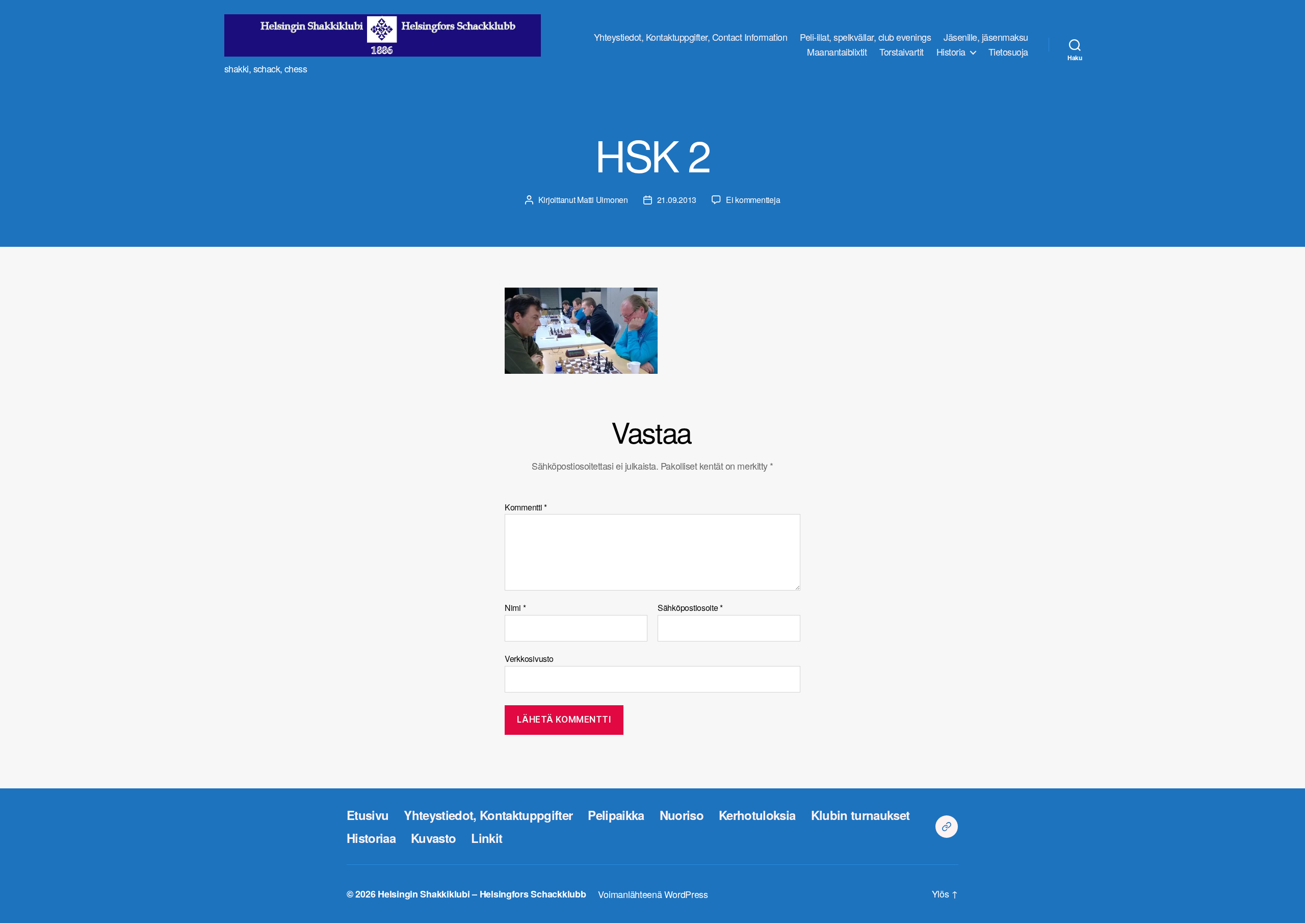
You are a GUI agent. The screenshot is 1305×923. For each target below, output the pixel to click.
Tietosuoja (1008, 52)
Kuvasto (433, 838)
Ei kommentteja (753, 200)
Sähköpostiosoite (690, 607)
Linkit (486, 838)
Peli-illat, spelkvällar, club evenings (865, 37)
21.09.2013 (676, 200)
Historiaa (371, 838)
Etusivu (367, 815)
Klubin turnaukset (860, 815)
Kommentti (526, 507)
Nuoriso (681, 815)
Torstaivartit (901, 52)
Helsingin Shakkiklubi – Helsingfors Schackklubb (482, 894)
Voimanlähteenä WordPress (653, 894)
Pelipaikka (616, 815)
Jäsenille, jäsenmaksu (986, 37)
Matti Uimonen (602, 200)
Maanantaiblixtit (837, 52)
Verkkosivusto (529, 658)
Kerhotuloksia (757, 815)
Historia (950, 52)
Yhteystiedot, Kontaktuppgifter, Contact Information (691, 37)
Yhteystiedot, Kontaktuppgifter (488, 815)
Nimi (515, 607)
